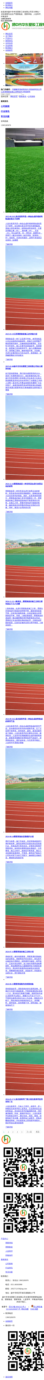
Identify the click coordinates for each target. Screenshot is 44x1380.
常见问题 (5, 116)
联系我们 (9, 5)
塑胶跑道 (9, 1247)
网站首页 (14, 96)
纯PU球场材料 (30, 89)
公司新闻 (31, 96)
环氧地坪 (9, 1255)
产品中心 (4, 1239)
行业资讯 (5, 111)
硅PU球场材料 (24, 92)
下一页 (29, 1132)
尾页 (37, 1132)
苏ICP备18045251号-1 (17, 1307)
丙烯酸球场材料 (18, 89)
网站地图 (9, 8)
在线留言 (9, 3)
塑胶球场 (9, 1243)
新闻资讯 (22, 96)
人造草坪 (9, 1251)
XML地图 (34, 1309)
